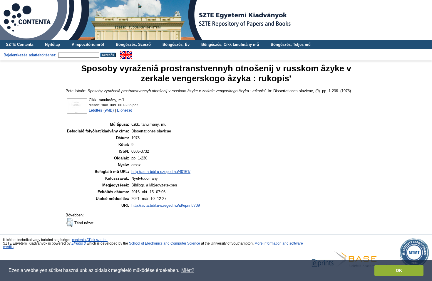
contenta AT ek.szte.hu (90, 240)
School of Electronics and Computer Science (164, 243)
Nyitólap (52, 44)
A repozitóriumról (88, 44)
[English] (126, 53)
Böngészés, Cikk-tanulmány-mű (230, 44)
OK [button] (399, 270)
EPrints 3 (78, 243)
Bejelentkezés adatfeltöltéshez (30, 55)
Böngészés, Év (176, 44)
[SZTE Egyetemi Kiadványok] (216, 20)
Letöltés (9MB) (101, 110)
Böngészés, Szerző (133, 44)
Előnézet (124, 110)
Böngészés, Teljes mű (291, 44)
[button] (69, 222)
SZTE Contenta (19, 44)
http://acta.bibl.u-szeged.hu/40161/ (160, 171)
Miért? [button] (187, 270)
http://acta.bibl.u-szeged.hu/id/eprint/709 (165, 205)
